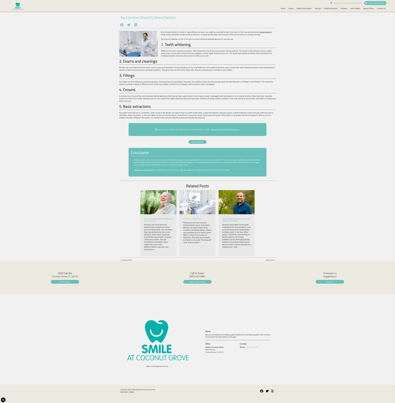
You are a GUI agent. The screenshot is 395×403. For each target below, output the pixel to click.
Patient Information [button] (304, 8)
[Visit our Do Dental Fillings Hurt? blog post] (197, 202)
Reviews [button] (344, 8)
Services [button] (318, 8)
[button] (3, 400)
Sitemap (131, 391)
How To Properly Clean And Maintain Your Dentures (158, 219)
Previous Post (126, 260)
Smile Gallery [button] (355, 8)
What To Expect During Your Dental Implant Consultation (235, 219)
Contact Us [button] (381, 8)
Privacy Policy (124, 391)
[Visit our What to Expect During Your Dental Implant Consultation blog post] (237, 202)
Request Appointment (197, 282)
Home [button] (283, 8)
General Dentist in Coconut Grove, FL (225, 129)
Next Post (269, 260)
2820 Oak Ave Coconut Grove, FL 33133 (347, 3)
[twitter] (267, 391)
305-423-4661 (186, 170)
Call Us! (376, 3)
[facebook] (261, 391)
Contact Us (330, 282)
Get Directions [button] (65, 282)
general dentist (266, 32)
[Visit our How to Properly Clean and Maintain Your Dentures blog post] (158, 202)
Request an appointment (144, 170)
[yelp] (272, 391)
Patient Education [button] (331, 8)
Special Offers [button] (368, 8)
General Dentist (197, 142)
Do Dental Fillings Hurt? (192, 218)
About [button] (291, 8)
